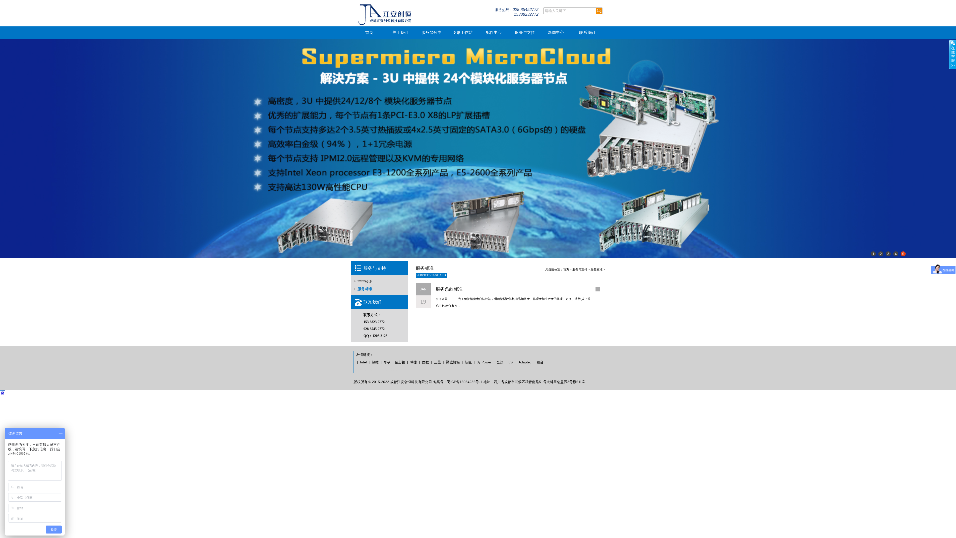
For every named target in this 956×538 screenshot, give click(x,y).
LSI (511, 362)
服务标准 (365, 289)
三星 (437, 362)
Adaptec (525, 362)
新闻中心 (556, 32)
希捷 (413, 362)
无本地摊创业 (366, 370)
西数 (425, 362)
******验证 (365, 281)
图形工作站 (463, 32)
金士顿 (400, 362)
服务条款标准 (449, 289)
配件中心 (494, 32)
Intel (363, 362)
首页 (369, 32)
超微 (375, 362)
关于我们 (400, 32)
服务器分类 (431, 32)
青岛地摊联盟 (387, 370)
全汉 (499, 362)
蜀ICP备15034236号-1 (464, 382)
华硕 (387, 362)
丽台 (540, 362)
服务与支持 (525, 32)
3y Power (484, 362)
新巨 (468, 362)
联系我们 (587, 32)
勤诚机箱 (453, 362)
